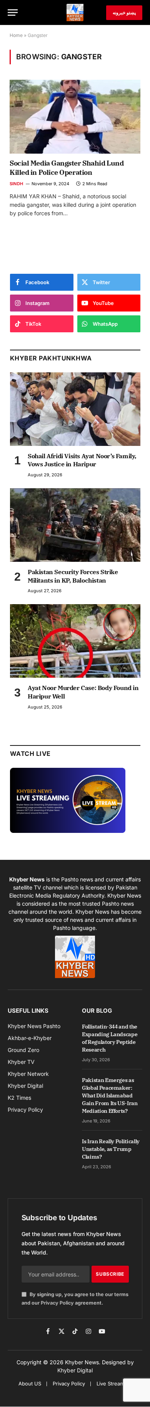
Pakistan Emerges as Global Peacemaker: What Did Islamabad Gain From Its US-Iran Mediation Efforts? (110, 1095)
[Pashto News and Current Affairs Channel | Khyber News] (75, 12)
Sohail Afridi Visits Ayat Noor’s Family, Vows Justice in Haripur (82, 460)
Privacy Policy (57, 1303)
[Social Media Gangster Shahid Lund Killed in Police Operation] (75, 116)
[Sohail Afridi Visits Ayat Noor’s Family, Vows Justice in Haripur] (75, 409)
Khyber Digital (75, 1370)
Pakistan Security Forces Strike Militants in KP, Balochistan (73, 576)
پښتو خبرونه (124, 12)
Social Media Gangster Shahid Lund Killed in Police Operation (66, 168)
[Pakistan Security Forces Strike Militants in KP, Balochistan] (75, 525)
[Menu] (13, 12)
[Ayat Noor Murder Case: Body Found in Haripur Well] (75, 641)
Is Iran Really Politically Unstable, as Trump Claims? (111, 1149)
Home (16, 35)
